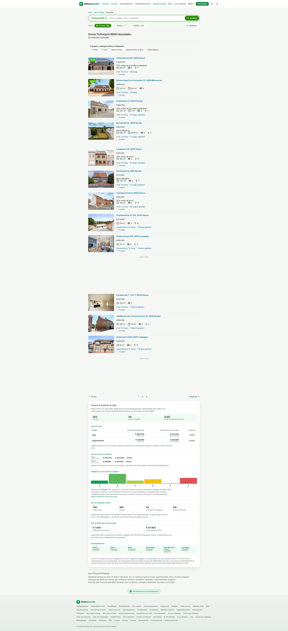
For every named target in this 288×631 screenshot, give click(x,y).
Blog (170, 4)
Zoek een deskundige (100, 617)
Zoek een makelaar (83, 617)
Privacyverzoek (156, 620)
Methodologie (81, 620)
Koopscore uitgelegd (203, 617)
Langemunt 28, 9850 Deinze (129, 149)
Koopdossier (154, 610)
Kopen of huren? (114, 610)
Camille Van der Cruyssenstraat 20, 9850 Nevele (138, 316)
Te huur (114, 4)
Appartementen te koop (134, 50)
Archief (139, 26)
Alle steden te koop (93, 613)
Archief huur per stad (144, 613)
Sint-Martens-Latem (169, 548)
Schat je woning (159, 4)
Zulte (112, 547)
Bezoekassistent (129, 610)
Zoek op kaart (185, 606)
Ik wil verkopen (169, 617)
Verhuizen (80, 613)
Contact (117, 620)
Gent (130, 547)
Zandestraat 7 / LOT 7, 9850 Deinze (132, 295)
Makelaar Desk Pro (167, 610)
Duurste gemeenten (151, 606)
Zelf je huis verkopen (190, 613)
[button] (192, 18)
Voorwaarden (143, 620)
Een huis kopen (159, 613)
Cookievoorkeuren (171, 620)
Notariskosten (197, 610)
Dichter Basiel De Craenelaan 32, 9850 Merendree (139, 80)
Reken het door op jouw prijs (115, 537)
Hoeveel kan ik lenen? (98, 610)
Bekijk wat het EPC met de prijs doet (104, 496)
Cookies (133, 620)
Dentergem (150, 547)
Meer (191, 4)
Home (90, 12)
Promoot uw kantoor (144, 617)
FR (217, 4)
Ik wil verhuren (182, 617)
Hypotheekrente (82, 610)
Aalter (95, 547)
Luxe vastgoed (180, 4)
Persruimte (92, 620)
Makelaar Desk (198, 606)
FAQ (110, 620)
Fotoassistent (142, 610)
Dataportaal (164, 606)
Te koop (105, 4)
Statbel (141, 559)
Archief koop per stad (126, 613)
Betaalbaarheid (124, 606)
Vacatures (102, 620)
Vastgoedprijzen (126, 4)
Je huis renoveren (174, 613)
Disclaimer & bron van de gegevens (144, 591)
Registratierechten (183, 610)
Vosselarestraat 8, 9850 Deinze (130, 193)
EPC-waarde (136, 606)
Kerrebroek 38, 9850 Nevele (129, 123)
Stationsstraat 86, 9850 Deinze (130, 58)
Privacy (125, 620)
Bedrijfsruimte (115, 617)
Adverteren (158, 617)
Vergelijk (122, 74)
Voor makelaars (128, 617)
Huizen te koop (116, 50)
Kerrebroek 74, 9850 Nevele (129, 171)
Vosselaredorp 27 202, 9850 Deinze (132, 215)
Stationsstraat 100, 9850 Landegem (132, 236)
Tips (191, 617)
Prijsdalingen (111, 606)
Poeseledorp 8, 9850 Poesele (129, 101)
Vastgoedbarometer (143, 4)
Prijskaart (174, 606)
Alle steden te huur (109, 613)
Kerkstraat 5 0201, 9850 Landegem (132, 337)
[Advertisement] (144, 274)
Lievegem (185, 547)
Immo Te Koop (99, 12)
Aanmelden (202, 4)
